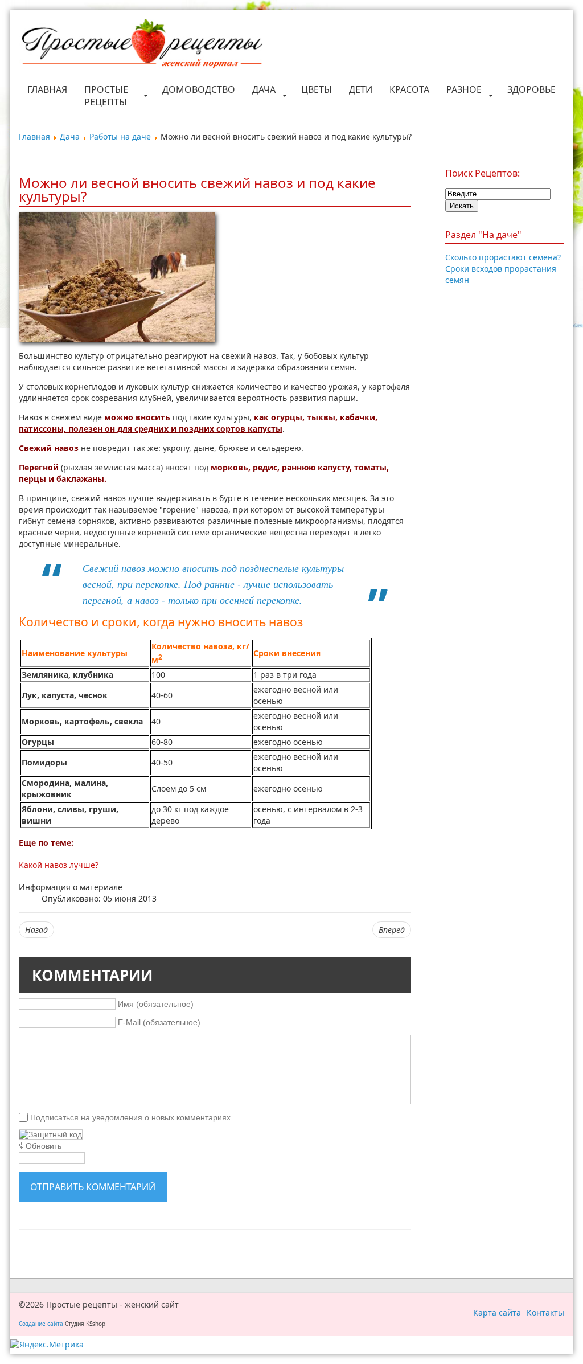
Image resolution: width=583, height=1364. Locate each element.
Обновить (43, 1145)
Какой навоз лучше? (58, 864)
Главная (47, 89)
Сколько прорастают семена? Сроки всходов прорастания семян (503, 268)
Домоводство (198, 89)
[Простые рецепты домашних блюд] (141, 45)
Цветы (316, 89)
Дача (264, 89)
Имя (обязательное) (156, 1004)
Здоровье (531, 89)
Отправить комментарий (92, 1187)
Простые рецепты (106, 95)
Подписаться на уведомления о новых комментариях (130, 1117)
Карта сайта (497, 1312)
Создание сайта (41, 1324)
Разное (464, 89)
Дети (360, 89)
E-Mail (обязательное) (159, 1022)
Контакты (545, 1312)
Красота (409, 89)
